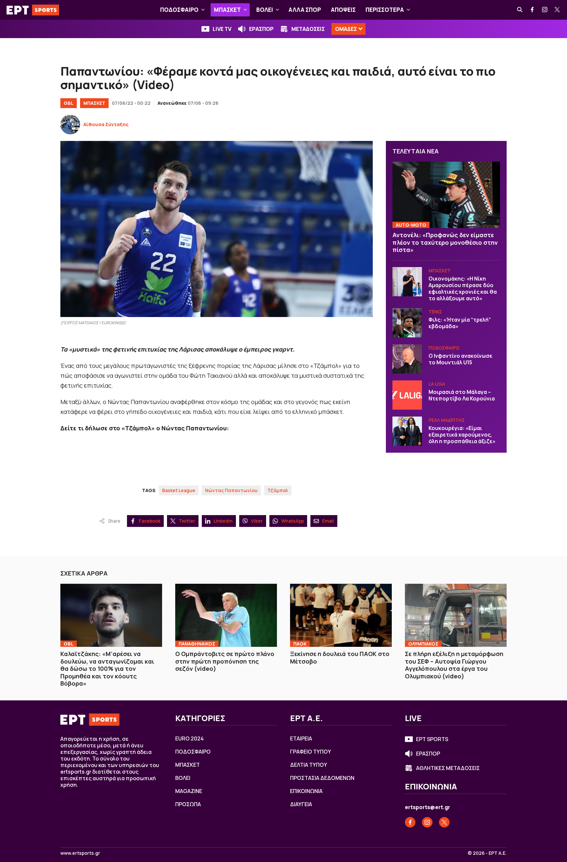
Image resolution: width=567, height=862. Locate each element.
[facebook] (533, 10)
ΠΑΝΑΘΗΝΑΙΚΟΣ (196, 644)
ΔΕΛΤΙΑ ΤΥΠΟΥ (308, 764)
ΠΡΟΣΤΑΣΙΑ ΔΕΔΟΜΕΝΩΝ (322, 778)
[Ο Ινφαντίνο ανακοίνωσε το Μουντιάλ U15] (407, 359)
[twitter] (557, 10)
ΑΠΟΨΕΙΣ (343, 9)
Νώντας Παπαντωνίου (231, 490)
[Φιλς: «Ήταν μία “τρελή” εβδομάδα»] (407, 322)
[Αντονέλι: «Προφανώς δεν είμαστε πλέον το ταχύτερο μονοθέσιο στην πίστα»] (446, 194)
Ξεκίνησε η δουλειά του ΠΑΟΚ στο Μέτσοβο (339, 657)
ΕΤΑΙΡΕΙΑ (301, 738)
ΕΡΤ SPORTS (432, 739)
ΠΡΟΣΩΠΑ (188, 804)
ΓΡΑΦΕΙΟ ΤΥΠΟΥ (310, 751)
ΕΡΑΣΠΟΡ (261, 29)
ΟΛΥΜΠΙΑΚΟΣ (423, 644)
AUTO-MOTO (411, 225)
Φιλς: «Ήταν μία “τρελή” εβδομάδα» (460, 322)
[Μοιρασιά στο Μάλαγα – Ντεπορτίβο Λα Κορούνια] (407, 395)
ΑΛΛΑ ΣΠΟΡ (304, 9)
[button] (203, 9)
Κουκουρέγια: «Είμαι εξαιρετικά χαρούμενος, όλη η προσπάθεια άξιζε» (462, 434)
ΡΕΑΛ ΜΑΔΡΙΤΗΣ (447, 420)
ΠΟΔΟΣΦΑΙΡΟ (179, 9)
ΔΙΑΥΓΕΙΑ (301, 804)
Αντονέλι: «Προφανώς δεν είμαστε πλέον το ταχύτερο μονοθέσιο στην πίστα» (445, 242)
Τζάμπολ (277, 490)
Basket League (178, 490)
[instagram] (545, 10)
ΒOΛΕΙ (264, 9)
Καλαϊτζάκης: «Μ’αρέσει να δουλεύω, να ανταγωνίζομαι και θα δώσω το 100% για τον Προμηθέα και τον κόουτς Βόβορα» (107, 668)
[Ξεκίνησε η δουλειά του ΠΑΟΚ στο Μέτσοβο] (341, 615)
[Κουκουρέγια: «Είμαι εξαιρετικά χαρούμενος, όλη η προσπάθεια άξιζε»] (407, 431)
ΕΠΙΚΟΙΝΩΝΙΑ (306, 791)
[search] (520, 10)
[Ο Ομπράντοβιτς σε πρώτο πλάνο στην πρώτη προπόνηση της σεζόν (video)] (226, 615)
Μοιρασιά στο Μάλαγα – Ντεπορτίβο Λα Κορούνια (462, 395)
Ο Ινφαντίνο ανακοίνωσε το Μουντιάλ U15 (461, 359)
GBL (69, 103)
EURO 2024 (189, 738)
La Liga (437, 383)
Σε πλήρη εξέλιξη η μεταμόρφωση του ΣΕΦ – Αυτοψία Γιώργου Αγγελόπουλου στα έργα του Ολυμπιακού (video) (454, 665)
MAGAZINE (188, 791)
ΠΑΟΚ (299, 644)
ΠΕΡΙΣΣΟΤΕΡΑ (385, 9)
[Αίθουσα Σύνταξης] (70, 124)
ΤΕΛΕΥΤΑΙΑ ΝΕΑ (415, 151)
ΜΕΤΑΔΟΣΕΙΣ (308, 29)
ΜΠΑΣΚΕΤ (227, 9)
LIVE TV (222, 29)
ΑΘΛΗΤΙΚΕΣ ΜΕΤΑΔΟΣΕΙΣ (448, 768)
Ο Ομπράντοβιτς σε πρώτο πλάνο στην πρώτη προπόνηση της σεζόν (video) (224, 661)
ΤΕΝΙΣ (435, 311)
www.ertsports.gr (80, 853)
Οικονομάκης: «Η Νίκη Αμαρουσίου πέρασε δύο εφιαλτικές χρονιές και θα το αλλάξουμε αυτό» (463, 288)
